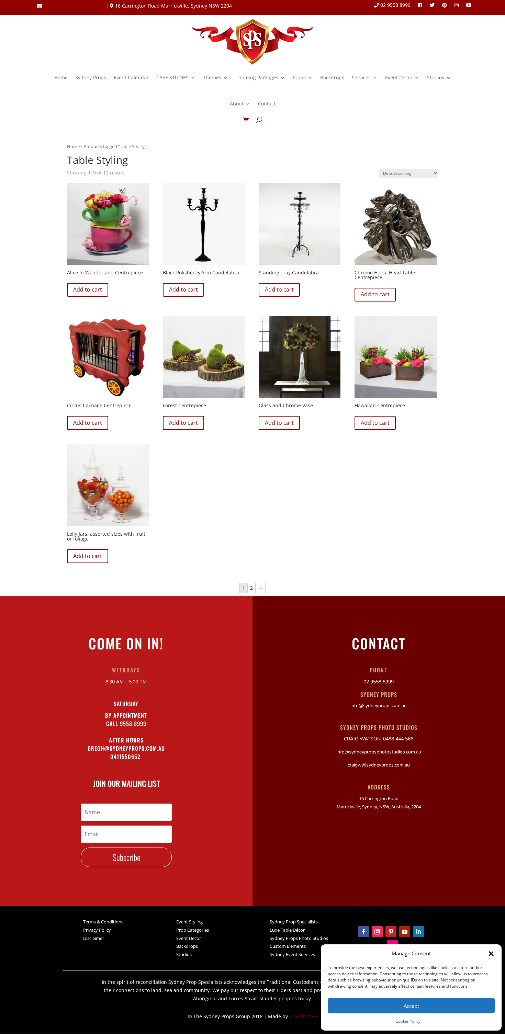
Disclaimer (93, 938)
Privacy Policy (97, 930)
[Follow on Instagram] (377, 931)
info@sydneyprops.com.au (73, 5)
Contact (267, 103)
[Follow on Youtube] (404, 931)
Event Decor (399, 77)
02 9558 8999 (395, 5)
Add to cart (87, 289)
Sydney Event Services (292, 954)
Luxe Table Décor (287, 930)
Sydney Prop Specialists (294, 922)
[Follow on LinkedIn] (418, 931)
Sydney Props (90, 77)
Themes (212, 77)
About (237, 103)
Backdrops (332, 77)
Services (361, 77)
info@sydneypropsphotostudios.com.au (378, 752)
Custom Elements (288, 946)
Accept (411, 1005)
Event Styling (189, 922)
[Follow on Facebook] (363, 931)
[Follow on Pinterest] (390, 931)
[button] (491, 953)
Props (299, 77)
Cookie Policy (407, 1021)
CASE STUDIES (172, 77)
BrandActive (303, 1016)
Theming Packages (257, 77)
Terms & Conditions (103, 922)
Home (61, 77)
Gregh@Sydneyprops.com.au (126, 748)
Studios (435, 77)
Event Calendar (131, 77)
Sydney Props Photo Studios (299, 938)
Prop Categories (192, 930)
